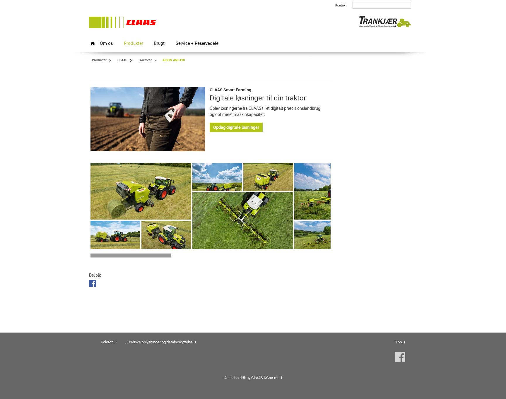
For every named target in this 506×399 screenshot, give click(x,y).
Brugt (159, 43)
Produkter (133, 43)
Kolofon (107, 342)
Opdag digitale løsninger (236, 127)
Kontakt (341, 5)
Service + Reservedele (197, 43)
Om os (106, 43)
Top (399, 342)
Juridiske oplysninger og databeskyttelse (159, 342)
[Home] (92, 43)
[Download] (140, 191)
